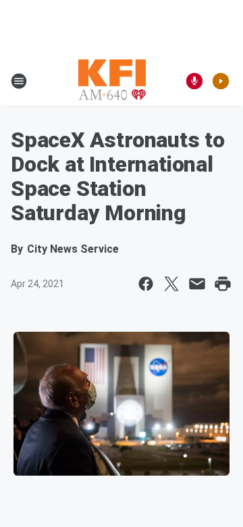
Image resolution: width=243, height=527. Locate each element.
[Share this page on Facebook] (145, 283)
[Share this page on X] (171, 283)
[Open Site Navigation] (19, 81)
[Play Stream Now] (221, 81)
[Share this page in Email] (197, 283)
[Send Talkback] (194, 81)
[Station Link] (112, 81)
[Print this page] (222, 283)
